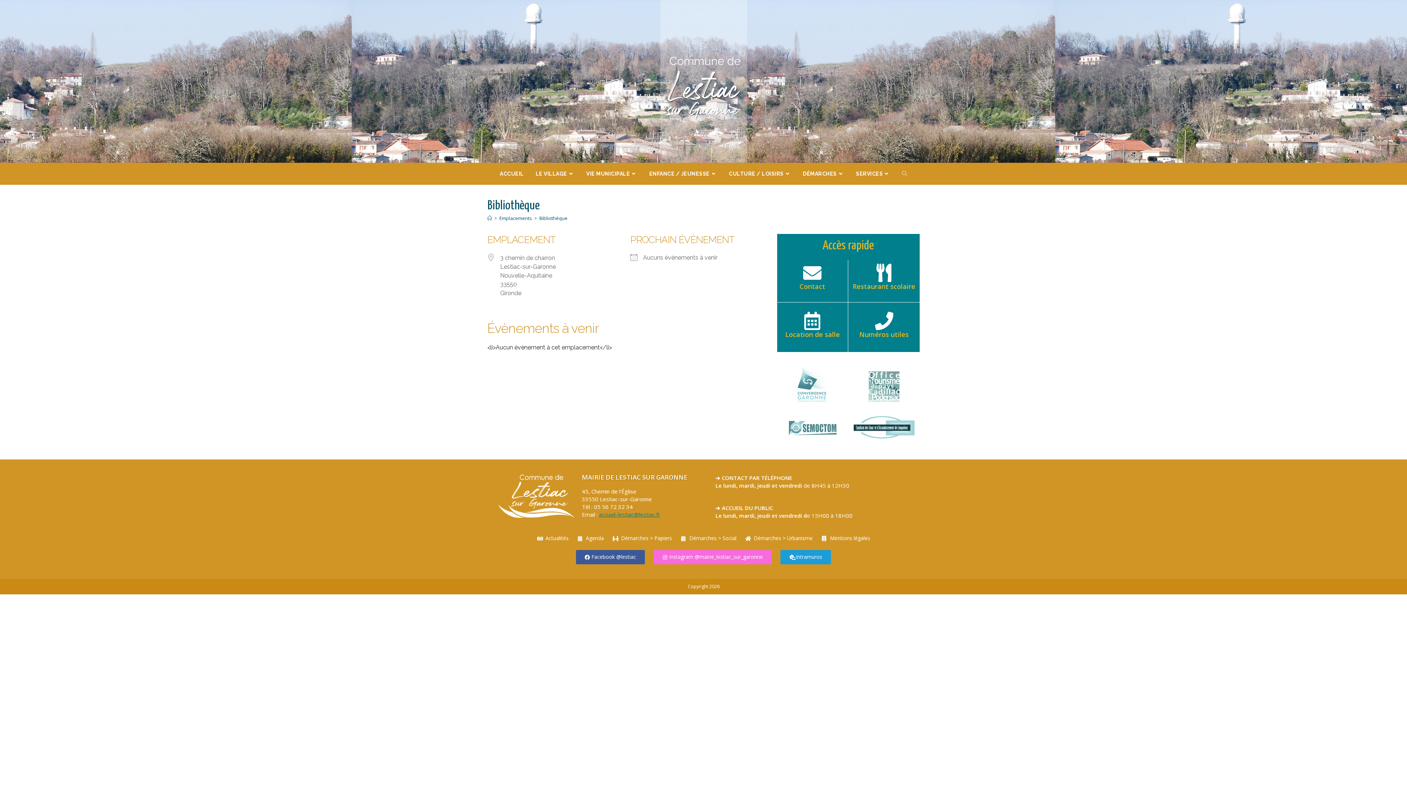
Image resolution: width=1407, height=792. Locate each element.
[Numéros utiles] (884, 321)
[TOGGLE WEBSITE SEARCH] (904, 174)
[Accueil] (489, 218)
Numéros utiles (884, 334)
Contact (812, 286)
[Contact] (812, 273)
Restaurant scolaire (884, 286)
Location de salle (812, 334)
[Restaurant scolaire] (884, 273)
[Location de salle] (812, 321)
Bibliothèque (553, 218)
